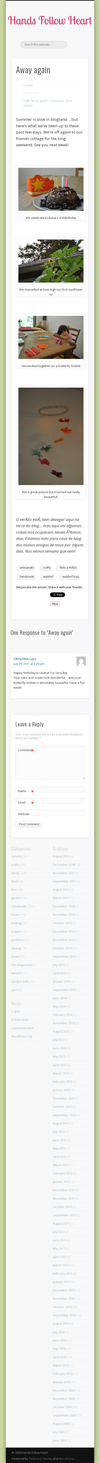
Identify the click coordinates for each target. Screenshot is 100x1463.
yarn (14, 990)
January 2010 (61, 1382)
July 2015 (59, 965)
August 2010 (61, 1323)
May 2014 (59, 1006)
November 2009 (64, 1399)
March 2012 (61, 1165)
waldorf (27, 106)
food (14, 881)
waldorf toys (71, 577)
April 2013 (59, 1065)
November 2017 (64, 873)
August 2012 (61, 1123)
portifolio (17, 940)
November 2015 (64, 940)
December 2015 (64, 931)
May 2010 (59, 1349)
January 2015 (61, 981)
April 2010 (59, 1357)
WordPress (66, 1459)
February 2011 (62, 1273)
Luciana (28, 85)
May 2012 (59, 1148)
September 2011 (64, 1215)
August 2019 (61, 856)
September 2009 (64, 1415)
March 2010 (61, 1365)
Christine (21, 658)
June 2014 (59, 998)
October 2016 (62, 923)
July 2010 (59, 1332)
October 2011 (62, 1207)
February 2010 (62, 1374)
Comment (26, 750)
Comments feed (22, 1028)
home (68, 101)
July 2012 (59, 1132)
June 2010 (59, 1340)
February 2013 (62, 1082)
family (35, 101)
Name (26, 791)
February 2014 (62, 1015)
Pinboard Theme (40, 1459)
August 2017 (61, 889)
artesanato (27, 568)
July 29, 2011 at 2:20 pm (28, 664)
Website (24, 814)
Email (26, 803)
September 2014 (64, 990)
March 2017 (61, 898)
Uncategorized (21, 965)
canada (16, 856)
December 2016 (64, 906)
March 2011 (61, 1265)
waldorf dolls (20, 981)
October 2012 (62, 1107)
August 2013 (61, 1031)
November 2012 (64, 1098)
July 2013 (59, 1040)
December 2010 (64, 1290)
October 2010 (62, 1307)
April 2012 (59, 1157)
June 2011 (59, 1240)
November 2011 (64, 1198)
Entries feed (19, 1020)
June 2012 (59, 1140)
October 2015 (62, 948)
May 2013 (59, 1056)
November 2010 (64, 1298)
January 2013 (61, 1090)
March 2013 (61, 1073)
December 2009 (64, 1390)
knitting (16, 923)
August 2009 (61, 1424)
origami (16, 931)
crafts (26, 101)
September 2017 (64, 881)
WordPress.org (21, 1036)
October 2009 (62, 1407)
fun (13, 889)
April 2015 (59, 973)
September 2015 (64, 956)
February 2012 (62, 1173)
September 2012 (64, 1115)
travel (15, 956)
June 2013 (59, 1048)
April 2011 (59, 1257)
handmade (57, 101)
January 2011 (61, 1282)
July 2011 (59, 1232)
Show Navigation (77, 41)
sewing (16, 948)
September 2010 (64, 1315)
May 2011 (59, 1248)
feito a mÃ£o (68, 568)
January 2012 (61, 1182)
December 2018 (64, 864)
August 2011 (61, 1223)
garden (44, 101)
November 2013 (64, 1023)
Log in (15, 1011)
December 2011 (64, 1190)
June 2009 (59, 1440)
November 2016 (64, 914)
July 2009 (59, 1432)
